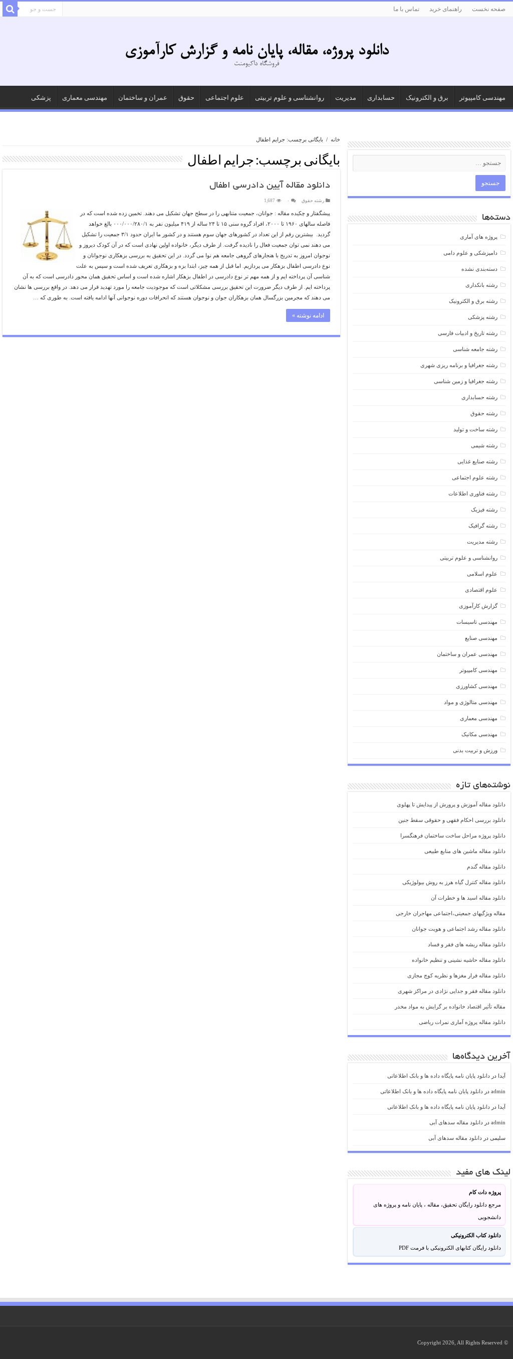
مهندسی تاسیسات (476, 622)
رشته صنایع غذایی (477, 461)
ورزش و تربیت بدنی (475, 750)
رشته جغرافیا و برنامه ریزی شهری (458, 365)
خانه (335, 139)
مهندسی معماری (84, 97)
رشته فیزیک (484, 509)
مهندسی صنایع (481, 638)
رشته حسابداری (479, 397)
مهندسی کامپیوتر (482, 97)
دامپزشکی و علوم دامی (470, 253)
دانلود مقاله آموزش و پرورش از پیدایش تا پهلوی (451, 804)
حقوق (186, 97)
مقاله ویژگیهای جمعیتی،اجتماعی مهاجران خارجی (450, 913)
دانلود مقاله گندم (486, 867)
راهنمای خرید (445, 9)
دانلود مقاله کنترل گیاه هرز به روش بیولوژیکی (453, 882)
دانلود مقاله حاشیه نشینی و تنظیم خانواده (458, 960)
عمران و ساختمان (142, 97)
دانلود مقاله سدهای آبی (456, 1122)
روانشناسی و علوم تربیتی (289, 97)
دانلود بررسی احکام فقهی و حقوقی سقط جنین (451, 820)
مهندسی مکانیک (479, 734)
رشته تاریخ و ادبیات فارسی (467, 333)
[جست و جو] (10, 9)
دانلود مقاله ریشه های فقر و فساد (466, 944)
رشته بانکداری (481, 285)
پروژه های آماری (478, 237)
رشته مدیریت (482, 542)
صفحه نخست (488, 9)
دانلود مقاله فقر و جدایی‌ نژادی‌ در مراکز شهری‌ (451, 991)
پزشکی (41, 97)
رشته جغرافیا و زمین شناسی (465, 381)
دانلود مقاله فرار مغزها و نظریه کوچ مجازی (456, 975)
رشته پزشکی (482, 317)
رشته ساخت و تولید (475, 429)
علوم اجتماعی (224, 97)
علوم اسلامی (482, 574)
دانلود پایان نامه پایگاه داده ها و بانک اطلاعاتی (438, 1076)
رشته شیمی (484, 445)
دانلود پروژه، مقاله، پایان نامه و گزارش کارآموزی (257, 51)
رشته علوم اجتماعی (474, 477)
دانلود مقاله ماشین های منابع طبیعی (464, 851)
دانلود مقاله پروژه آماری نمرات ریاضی (462, 1022)
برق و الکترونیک (427, 97)
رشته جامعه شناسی (475, 349)
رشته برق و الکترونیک (473, 301)
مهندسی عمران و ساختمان (467, 654)
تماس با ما (406, 9)
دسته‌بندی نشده (479, 269)
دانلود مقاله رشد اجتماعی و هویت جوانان (458, 929)
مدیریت (345, 97)
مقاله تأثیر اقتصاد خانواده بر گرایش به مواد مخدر (450, 1006)
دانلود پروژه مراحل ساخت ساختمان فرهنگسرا (452, 835)
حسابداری (381, 97)
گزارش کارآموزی (478, 606)
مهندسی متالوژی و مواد (470, 702)
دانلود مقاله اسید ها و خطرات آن (468, 898)
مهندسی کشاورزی (476, 686)
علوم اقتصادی (481, 590)
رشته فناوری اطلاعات (472, 493)
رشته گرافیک (482, 526)
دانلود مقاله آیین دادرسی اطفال (269, 186)
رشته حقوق (313, 200)
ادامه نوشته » (308, 315)
